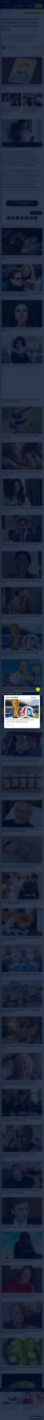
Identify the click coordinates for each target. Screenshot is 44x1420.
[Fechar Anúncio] (38, 689)
